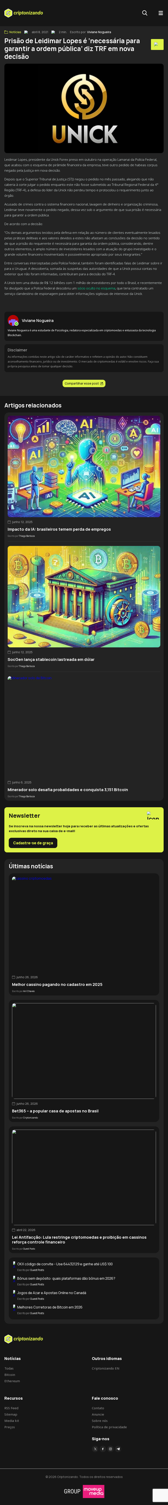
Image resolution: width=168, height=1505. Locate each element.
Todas (9, 1368)
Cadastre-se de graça (33, 842)
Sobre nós (100, 1420)
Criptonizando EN (105, 1368)
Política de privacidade (109, 1427)
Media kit (11, 1420)
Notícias (15, 32)
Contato (98, 1408)
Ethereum (12, 1381)
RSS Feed (11, 1408)
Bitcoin (9, 1374)
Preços (9, 1427)
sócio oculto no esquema (96, 288)
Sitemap (10, 1414)
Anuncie (98, 1414)
